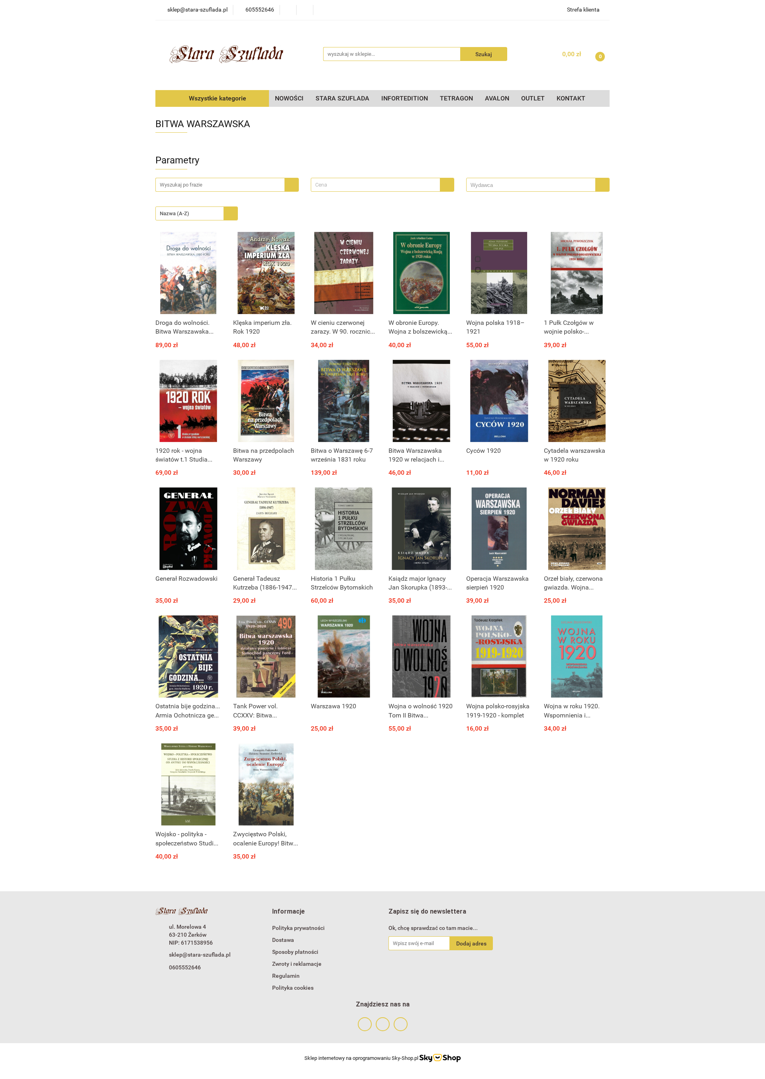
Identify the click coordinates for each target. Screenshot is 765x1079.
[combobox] (382, 185)
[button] (288, 911)
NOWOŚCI (289, 98)
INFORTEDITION (404, 98)
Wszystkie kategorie (216, 98)
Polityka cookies (293, 988)
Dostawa (283, 940)
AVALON (497, 98)
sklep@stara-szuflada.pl (200, 954)
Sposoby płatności (295, 952)
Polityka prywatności (298, 928)
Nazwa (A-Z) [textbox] (174, 213)
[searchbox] (533, 185)
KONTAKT (571, 98)
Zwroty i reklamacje (297, 964)
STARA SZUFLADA (342, 98)
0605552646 (185, 967)
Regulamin (286, 976)
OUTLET (533, 98)
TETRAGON (456, 98)
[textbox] (375, 185)
